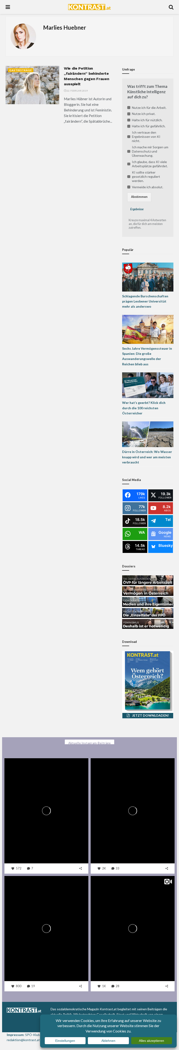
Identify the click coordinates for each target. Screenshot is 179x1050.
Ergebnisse (137, 209)
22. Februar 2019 (77, 90)
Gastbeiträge (20, 70)
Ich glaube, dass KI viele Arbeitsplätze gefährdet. (150, 164)
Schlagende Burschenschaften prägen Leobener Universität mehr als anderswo (145, 301)
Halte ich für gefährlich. (148, 126)
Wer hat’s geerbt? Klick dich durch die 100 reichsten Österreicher (143, 408)
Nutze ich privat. (143, 114)
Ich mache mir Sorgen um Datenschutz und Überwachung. (150, 151)
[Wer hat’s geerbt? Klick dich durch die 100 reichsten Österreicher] (147, 385)
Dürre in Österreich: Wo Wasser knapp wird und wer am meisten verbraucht (147, 457)
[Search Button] (171, 7)
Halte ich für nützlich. (147, 120)
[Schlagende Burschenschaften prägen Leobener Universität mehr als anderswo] (147, 276)
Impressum (15, 1035)
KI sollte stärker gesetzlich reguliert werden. (146, 176)
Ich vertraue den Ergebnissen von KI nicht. (146, 136)
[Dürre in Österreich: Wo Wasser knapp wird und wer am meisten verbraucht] (147, 434)
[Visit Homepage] (89, 7)
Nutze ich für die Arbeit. (149, 108)
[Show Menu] (8, 7)
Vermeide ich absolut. (147, 187)
